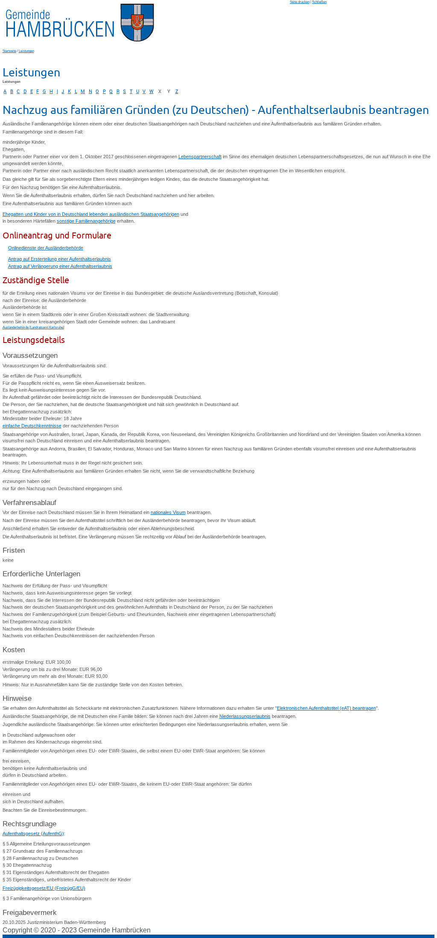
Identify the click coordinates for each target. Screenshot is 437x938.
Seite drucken (299, 2)
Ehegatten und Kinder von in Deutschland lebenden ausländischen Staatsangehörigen (91, 214)
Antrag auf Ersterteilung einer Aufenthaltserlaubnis (59, 258)
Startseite (9, 51)
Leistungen (26, 51)
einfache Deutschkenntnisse (32, 425)
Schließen (319, 2)
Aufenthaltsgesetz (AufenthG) (33, 833)
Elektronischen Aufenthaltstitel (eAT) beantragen (326, 708)
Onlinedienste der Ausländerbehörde (45, 247)
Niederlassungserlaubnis (245, 716)
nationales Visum (168, 512)
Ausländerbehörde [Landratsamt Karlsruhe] (33, 327)
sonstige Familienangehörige (86, 221)
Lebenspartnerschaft (199, 156)
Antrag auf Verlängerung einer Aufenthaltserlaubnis (60, 266)
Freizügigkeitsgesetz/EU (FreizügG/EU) (44, 888)
